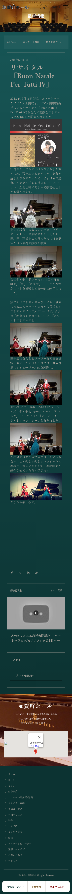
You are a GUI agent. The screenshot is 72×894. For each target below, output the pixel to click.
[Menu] (65, 7)
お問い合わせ (15, 855)
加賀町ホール (15, 7)
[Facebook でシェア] (11, 572)
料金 (10, 820)
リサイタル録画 (16, 803)
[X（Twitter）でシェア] (20, 572)
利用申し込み (15, 814)
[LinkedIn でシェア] (28, 572)
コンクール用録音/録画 (20, 797)
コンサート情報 (31, 42)
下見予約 (13, 826)
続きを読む (52, 42)
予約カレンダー (16, 809)
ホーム (11, 774)
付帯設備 (13, 791)
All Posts (11, 42)
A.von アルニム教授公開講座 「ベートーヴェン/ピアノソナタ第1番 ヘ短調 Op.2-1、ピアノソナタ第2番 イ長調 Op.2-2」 (36, 638)
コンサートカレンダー (19, 843)
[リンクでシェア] (36, 572)
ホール (11, 780)
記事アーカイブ (16, 849)
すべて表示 (56, 590)
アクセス (13, 861)
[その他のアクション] (60, 60)
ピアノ (11, 786)
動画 (10, 837)
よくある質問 (15, 832)
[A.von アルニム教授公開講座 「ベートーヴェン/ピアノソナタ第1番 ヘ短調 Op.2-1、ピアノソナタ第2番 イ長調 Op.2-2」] (36, 613)
